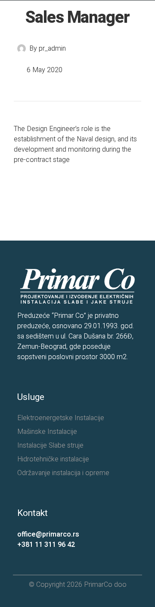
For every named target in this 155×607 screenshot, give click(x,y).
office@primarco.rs (48, 534)
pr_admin (52, 48)
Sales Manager (77, 18)
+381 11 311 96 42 (46, 545)
